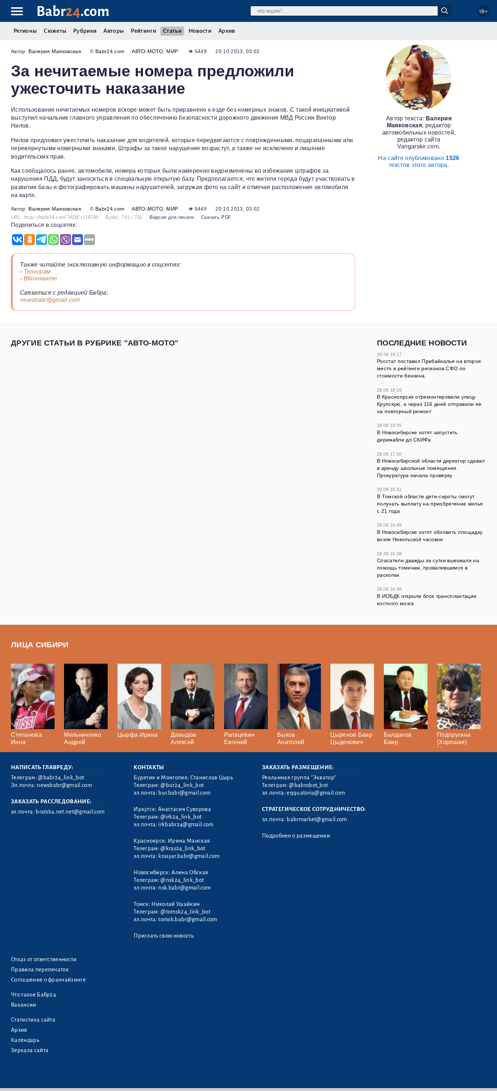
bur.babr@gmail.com (184, 793)
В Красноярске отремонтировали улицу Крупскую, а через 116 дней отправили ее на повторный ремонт (429, 404)
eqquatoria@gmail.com (316, 793)
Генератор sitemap (176, 1076)
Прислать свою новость (164, 936)
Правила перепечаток (40, 969)
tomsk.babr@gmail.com (187, 919)
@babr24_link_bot (61, 777)
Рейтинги (143, 31)
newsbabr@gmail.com (50, 300)
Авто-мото (147, 51)
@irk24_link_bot (181, 817)
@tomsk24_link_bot (185, 912)
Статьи (172, 31)
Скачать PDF (216, 217)
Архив (226, 31)
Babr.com (73, 11)
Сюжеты (55, 31)
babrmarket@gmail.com (317, 819)
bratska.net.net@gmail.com (70, 812)
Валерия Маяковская (54, 51)
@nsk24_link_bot (182, 880)
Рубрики (84, 31)
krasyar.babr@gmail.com (188, 856)
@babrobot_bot (308, 785)
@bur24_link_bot (182, 785)
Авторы (113, 31)
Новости (199, 31)
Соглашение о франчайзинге (48, 980)
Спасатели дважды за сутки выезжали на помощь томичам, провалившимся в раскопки (428, 568)
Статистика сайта (33, 1020)
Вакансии (23, 1005)
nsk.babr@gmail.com (184, 888)
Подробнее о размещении (296, 836)
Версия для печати (172, 217)
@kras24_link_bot (182, 848)
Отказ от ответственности (44, 959)
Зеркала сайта (29, 1050)
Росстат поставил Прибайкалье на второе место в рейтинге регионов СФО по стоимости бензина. (429, 368)
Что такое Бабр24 (33, 995)
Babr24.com (109, 51)
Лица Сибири (40, 644)
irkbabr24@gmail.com (185, 824)
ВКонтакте (40, 278)
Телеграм (37, 271)
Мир (172, 51)
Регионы (25, 31)
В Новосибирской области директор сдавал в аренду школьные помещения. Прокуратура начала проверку (431, 468)
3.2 (55, 1076)
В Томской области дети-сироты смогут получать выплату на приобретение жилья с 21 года (430, 503)
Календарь (25, 1040)
